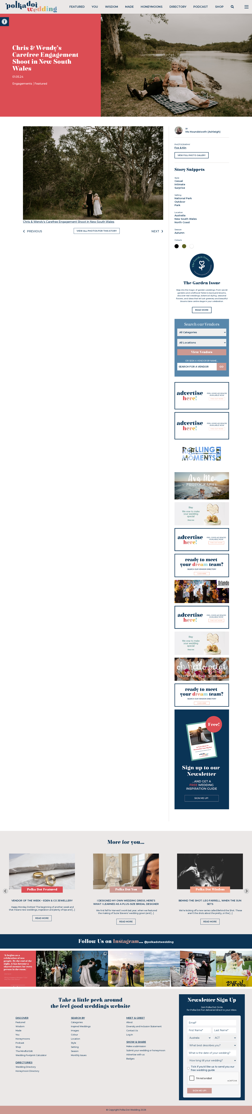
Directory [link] (178, 6)
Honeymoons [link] (152, 6)
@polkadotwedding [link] (159, 942)
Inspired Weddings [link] (81, 1026)
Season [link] (75, 1051)
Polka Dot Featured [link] (42, 889)
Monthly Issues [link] (78, 1055)
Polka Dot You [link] (126, 889)
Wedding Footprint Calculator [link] (31, 1055)
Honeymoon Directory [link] (27, 1071)
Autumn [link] (179, 232)
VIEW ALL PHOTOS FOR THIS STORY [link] (97, 231)
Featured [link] (77, 6)
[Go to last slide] (5, 891)
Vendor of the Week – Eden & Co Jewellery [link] (42, 900)
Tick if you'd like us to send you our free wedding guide (212, 1068)
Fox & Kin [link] (180, 147)
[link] (4, 21)
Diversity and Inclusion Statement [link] (144, 1026)
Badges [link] (130, 1058)
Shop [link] (219, 6)
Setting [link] (75, 1047)
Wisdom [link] (111, 6)
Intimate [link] (180, 184)
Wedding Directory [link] (26, 1067)
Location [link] (75, 1038)
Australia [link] (180, 215)
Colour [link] (74, 1034)
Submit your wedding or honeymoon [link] (145, 1050)
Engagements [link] (22, 83)
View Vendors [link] (201, 352)
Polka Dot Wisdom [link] (210, 889)
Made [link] (129, 6)
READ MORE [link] (201, 310)
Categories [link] (77, 1022)
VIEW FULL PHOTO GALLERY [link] (192, 155)
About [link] (129, 1022)
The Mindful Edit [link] (24, 1051)
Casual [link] (179, 181)
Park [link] (177, 205)
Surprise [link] (180, 187)
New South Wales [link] (186, 218)
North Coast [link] (182, 222)
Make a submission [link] (136, 1046)
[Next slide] (246, 891)
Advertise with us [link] (135, 1054)
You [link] (95, 6)
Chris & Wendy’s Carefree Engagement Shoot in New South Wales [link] (68, 221)
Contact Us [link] (132, 1030)
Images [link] (75, 1030)
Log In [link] (129, 1034)
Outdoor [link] (180, 201)
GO (221, 366)
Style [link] (73, 1043)
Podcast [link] (200, 6)
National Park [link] (183, 198)
